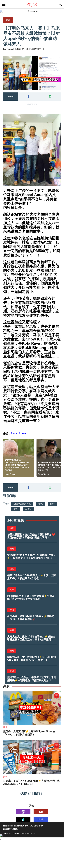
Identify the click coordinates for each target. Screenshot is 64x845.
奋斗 (16, 509)
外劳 (52, 503)
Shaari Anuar (18, 433)
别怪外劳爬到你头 (22, 503)
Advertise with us (29, 833)
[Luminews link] (41, 819)
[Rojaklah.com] (36, 4)
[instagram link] (23, 811)
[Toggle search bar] (60, 4)
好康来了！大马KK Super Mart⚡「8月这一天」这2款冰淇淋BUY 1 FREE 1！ (31, 782)
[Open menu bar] (3, 4)
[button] (28, 96)
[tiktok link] (23, 819)
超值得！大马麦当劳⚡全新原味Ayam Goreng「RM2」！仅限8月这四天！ (29, 733)
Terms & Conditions (11, 833)
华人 (40, 503)
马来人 (28, 509)
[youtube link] (41, 811)
